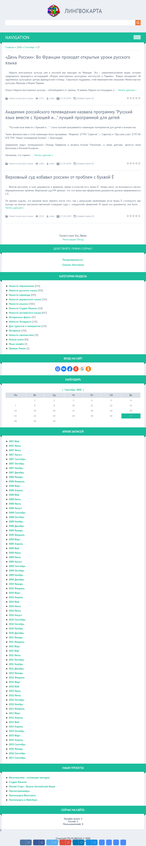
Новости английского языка (25, 312)
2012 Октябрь (16, 700)
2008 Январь (16, 477)
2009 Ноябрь (16, 575)
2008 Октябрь (16, 517)
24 (73, 416)
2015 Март (14, 735)
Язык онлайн (16, 344)
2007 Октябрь (16, 463)
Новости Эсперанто (20, 321)
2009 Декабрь (16, 579)
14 (15, 411)
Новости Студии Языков (23, 308)
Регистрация (69, 239)
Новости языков (18, 304)
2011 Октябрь (16, 659)
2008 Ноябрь (16, 521)
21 (15, 416)
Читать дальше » (127, 90)
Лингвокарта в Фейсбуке (23, 800)
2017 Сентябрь (17, 757)
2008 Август (15, 508)
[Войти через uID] (57, 369)
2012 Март (14, 682)
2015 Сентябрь (17, 744)
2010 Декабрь (16, 633)
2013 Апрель (16, 717)
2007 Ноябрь (16, 468)
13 (131, 405)
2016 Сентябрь (17, 753)
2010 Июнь (15, 606)
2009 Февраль (17, 535)
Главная (9, 47)
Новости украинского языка (25, 299)
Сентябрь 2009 (73, 390)
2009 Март (14, 539)
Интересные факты (20, 317)
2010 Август (15, 615)
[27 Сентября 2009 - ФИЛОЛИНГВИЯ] (102, 842)
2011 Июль (15, 655)
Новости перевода (19, 295)
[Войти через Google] (82, 369)
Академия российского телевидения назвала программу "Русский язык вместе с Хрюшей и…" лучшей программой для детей (68, 114)
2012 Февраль (17, 677)
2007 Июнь (15, 445)
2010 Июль (15, 610)
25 (92, 416)
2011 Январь (16, 637)
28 (15, 421)
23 (54, 416)
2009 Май (14, 548)
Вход (81, 239)
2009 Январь (16, 530)
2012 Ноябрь (16, 704)
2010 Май (14, 601)
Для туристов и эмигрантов (25, 326)
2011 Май (14, 651)
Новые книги (16, 339)
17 (73, 411)
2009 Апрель (16, 544)
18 (92, 411)
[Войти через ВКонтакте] (63, 369)
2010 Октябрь (16, 624)
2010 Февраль (17, 588)
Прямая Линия (17, 348)
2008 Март (14, 486)
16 (54, 411)
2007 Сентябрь (17, 459)
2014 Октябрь (16, 731)
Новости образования (21, 286)
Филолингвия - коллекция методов (29, 777)
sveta (51, 98)
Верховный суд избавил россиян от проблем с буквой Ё (59, 177)
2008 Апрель (16, 490)
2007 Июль (15, 450)
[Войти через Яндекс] (76, 369)
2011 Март (14, 646)
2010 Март (14, 593)
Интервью (14, 330)
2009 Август (15, 561)
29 (35, 421)
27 (131, 416)
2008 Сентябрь (17, 512)
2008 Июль (15, 503)
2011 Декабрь (16, 668)
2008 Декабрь (16, 526)
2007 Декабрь (16, 472)
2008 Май (14, 495)
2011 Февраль (17, 642)
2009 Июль (15, 557)
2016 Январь (16, 749)
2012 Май (14, 686)
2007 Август (15, 454)
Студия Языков (18, 782)
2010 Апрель (16, 597)
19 (111, 411)
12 (111, 405)
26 (111, 416)
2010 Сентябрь (17, 619)
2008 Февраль (17, 481)
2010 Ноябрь (16, 628)
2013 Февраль (17, 708)
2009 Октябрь (16, 570)
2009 (19, 47)
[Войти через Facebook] (69, 369)
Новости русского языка (21, 98)
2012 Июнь (15, 691)
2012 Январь (16, 673)
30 (54, 421)
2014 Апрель (16, 726)
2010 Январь (16, 584)
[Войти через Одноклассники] (88, 369)
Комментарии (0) (85, 98)
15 (35, 411)
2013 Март (14, 713)
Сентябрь (29, 47)
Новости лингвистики (21, 335)
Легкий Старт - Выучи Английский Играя (32, 786)
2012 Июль (15, 695)
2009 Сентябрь (17, 566)
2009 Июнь (15, 552)
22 (35, 416)
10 (73, 405)
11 (92, 405)
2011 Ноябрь (16, 664)
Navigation (17, 37)
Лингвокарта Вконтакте (22, 795)
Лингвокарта (83, 11)
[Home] (54, 12)
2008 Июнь (15, 499)
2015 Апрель (16, 740)
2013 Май (14, 722)
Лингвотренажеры (19, 791)
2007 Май (14, 441)
